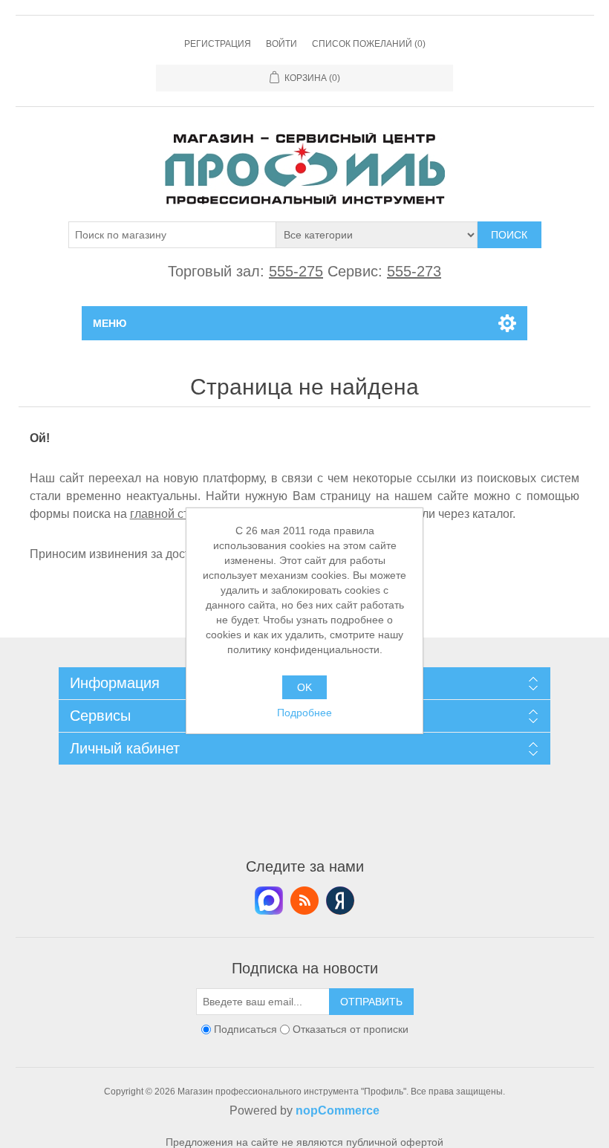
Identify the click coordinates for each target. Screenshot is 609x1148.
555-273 (414, 271)
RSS (304, 900)
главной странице (179, 513)
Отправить (371, 1002)
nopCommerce (338, 1110)
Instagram (340, 900)
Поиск (509, 235)
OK (304, 687)
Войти (281, 44)
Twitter (269, 900)
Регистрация (217, 44)
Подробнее (304, 713)
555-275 (296, 271)
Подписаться (245, 1029)
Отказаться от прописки (350, 1029)
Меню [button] (109, 323)
